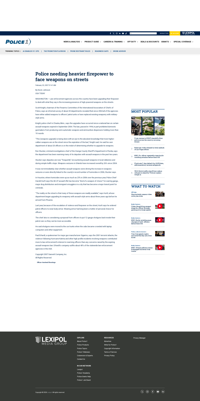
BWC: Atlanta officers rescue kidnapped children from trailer (141, 249)
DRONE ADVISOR (119, 51)
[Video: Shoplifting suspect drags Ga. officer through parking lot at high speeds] (160, 206)
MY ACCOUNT (175, 33)
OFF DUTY (131, 42)
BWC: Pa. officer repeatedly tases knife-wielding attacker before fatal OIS (149, 156)
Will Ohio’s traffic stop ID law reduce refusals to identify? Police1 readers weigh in (148, 173)
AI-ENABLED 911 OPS (31, 51)
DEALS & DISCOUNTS (150, 42)
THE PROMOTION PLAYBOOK (55, 51)
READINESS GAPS (101, 51)
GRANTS (165, 42)
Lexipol (49, 392)
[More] (81, 41)
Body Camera (135, 204)
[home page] (188, 33)
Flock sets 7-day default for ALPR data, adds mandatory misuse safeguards (149, 164)
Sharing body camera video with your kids (141, 195)
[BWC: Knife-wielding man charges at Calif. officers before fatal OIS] (160, 220)
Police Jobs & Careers (138, 232)
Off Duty (133, 192)
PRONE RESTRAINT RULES (80, 51)
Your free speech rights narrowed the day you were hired (141, 236)
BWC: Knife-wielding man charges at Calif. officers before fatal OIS (141, 222)
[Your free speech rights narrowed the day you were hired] (160, 233)
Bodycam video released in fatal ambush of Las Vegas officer (149, 148)
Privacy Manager (139, 338)
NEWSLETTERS (164, 33)
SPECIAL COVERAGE (182, 42)
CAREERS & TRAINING (113, 42)
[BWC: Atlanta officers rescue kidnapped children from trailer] (160, 247)
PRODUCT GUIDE (92, 42)
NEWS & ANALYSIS (72, 42)
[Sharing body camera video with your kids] (160, 194)
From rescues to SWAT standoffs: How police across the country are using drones (148, 140)
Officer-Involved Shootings (46, 262)
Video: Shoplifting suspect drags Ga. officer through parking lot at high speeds (141, 208)
